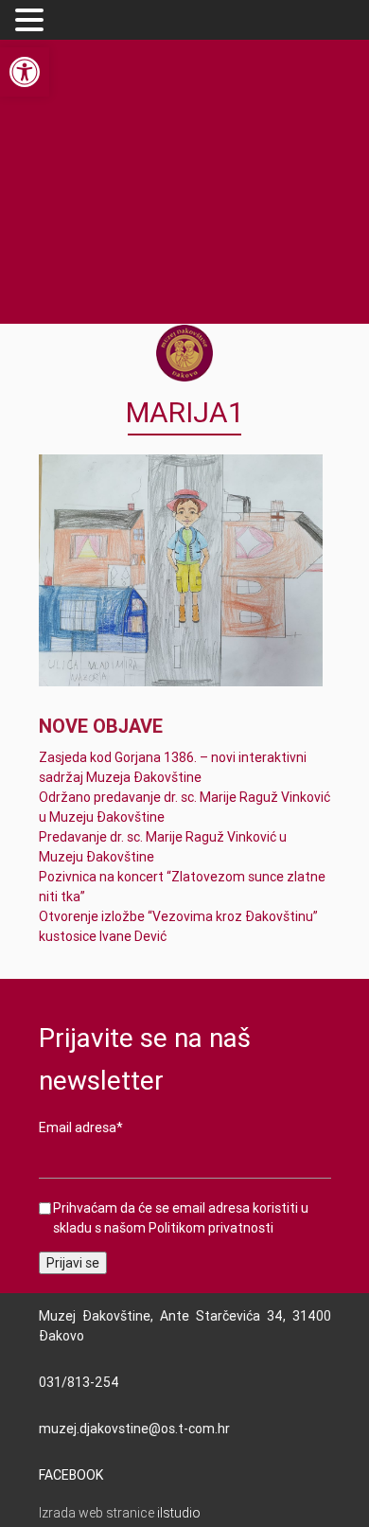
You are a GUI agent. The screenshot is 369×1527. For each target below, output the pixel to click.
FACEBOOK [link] (71, 1474)
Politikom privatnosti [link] (211, 1227)
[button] (32, 21)
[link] (24, 72)
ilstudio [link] (179, 1512)
